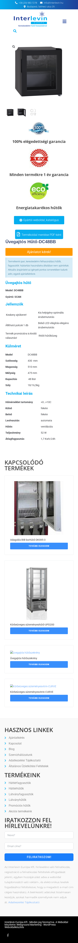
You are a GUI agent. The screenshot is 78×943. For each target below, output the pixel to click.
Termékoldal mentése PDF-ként (41, 235)
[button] (15, 31)
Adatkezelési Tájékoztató (24, 902)
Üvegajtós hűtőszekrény (23, 658)
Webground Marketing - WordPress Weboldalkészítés (30, 926)
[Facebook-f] (8, 935)
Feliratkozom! (39, 857)
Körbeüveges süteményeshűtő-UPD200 (32, 624)
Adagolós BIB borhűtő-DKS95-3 (28, 539)
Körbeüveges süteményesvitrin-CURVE (31, 691)
